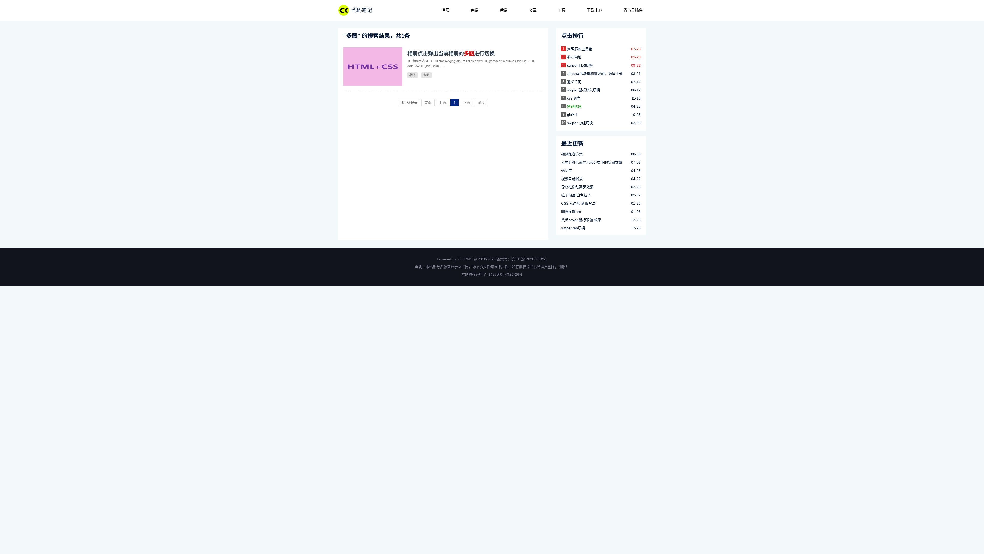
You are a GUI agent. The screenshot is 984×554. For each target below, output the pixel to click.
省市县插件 (633, 10)
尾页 (481, 103)
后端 (504, 10)
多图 (426, 75)
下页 (466, 103)
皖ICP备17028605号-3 (529, 259)
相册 (412, 75)
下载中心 (594, 10)
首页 (446, 10)
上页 (442, 103)
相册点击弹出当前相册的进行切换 (451, 53)
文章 (533, 10)
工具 (562, 10)
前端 (475, 10)
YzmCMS (464, 259)
